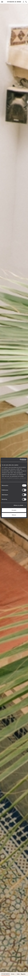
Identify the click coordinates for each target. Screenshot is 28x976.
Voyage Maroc (5, 974)
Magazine (23, 974)
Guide (18, 974)
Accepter (14, 510)
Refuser (14, 515)
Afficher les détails (18, 505)
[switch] (24, 490)
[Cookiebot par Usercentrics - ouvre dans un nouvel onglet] (20, 460)
